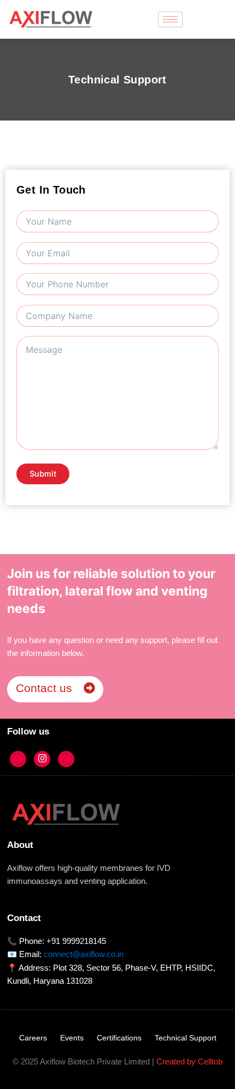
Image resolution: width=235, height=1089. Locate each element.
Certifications (119, 1037)
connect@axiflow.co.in (84, 954)
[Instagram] (42, 759)
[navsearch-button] (212, 19)
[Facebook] (18, 759)
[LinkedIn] (66, 759)
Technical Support (185, 1037)
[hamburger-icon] (170, 19)
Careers (33, 1037)
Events (72, 1037)
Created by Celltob (189, 1061)
